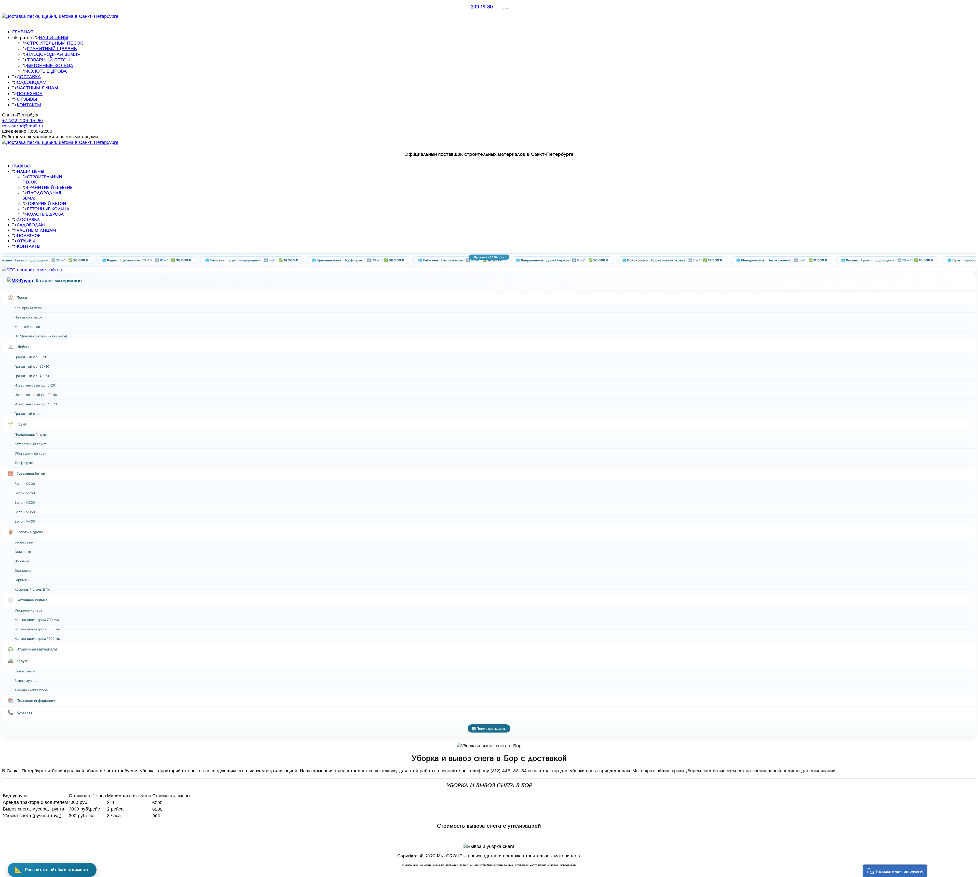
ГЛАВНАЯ (22, 31)
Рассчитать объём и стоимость (52, 869)
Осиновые (23, 570)
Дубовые (22, 561)
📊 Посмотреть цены (489, 728)
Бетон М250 (25, 493)
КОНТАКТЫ (29, 104)
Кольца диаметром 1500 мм (38, 638)
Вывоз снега (25, 671)
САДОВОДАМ (31, 82)
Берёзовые (24, 542)
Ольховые (23, 552)
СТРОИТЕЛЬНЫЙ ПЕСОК (55, 43)
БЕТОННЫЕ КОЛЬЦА (50, 65)
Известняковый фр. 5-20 (35, 385)
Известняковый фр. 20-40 (36, 395)
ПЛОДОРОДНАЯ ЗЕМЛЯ (53, 54)
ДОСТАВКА (29, 76)
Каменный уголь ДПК (32, 589)
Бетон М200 (25, 484)
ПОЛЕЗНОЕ (30, 93)
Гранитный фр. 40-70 (32, 376)
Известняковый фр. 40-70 (36, 404)
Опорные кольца (28, 610)
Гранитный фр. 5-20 (31, 357)
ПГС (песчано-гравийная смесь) (41, 336)
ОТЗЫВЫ (27, 99)
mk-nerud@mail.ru (22, 125)
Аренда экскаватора (31, 690)
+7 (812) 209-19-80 (22, 120)
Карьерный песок (29, 308)
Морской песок (27, 327)
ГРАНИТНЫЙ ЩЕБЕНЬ (52, 48)
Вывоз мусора (26, 681)
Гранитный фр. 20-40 (32, 366)
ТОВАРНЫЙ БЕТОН (48, 59)
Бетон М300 (25, 502)
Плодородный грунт (31, 434)
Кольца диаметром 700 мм (37, 620)
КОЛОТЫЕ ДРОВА (47, 71)
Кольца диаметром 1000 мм (38, 629)
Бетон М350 (25, 512)
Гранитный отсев (28, 413)
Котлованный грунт (30, 444)
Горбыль (22, 580)
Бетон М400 (25, 521)
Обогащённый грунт (31, 453)
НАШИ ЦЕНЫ (53, 37)
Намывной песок (29, 317)
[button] (895, 871)
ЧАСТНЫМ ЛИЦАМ (37, 87)
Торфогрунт (24, 463)
